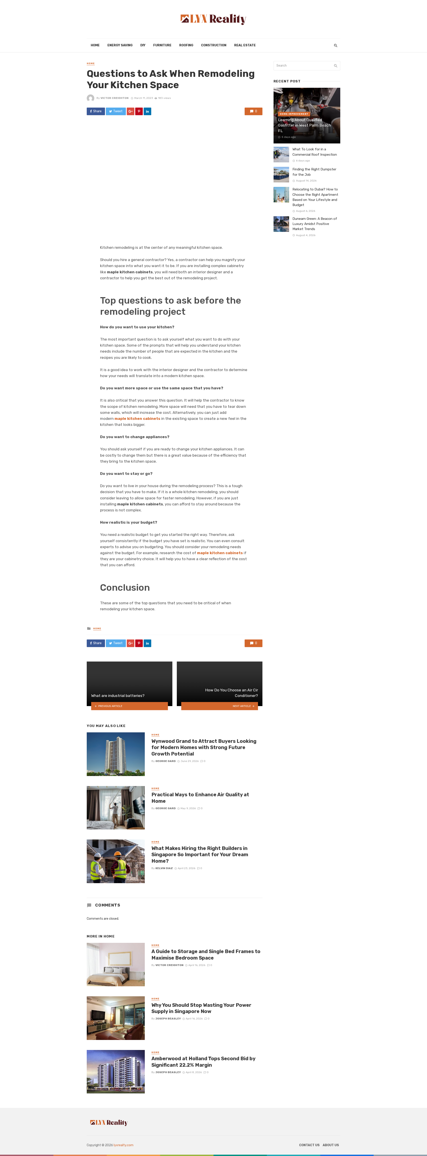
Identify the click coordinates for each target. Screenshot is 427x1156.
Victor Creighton (115, 98)
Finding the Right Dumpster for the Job (314, 171)
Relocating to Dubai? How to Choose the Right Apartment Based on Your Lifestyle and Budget (315, 197)
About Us (331, 1145)
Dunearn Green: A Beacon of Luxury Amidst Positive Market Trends (314, 224)
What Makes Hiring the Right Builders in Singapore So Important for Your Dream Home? (199, 855)
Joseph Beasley (168, 1018)
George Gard (165, 761)
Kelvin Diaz (164, 868)
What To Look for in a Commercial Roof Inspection (314, 151)
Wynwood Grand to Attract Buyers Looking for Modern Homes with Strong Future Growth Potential (203, 747)
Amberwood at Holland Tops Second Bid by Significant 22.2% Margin (203, 1062)
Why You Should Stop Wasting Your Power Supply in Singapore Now (201, 1008)
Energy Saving (120, 45)
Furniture (162, 45)
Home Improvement (294, 114)
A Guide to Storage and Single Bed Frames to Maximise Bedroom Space (205, 954)
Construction (213, 45)
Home (95, 45)
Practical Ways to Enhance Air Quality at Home (200, 798)
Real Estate (245, 45)
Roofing (186, 45)
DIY (142, 45)
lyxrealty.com (123, 1145)
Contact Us (309, 1145)
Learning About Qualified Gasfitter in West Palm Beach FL (304, 125)
